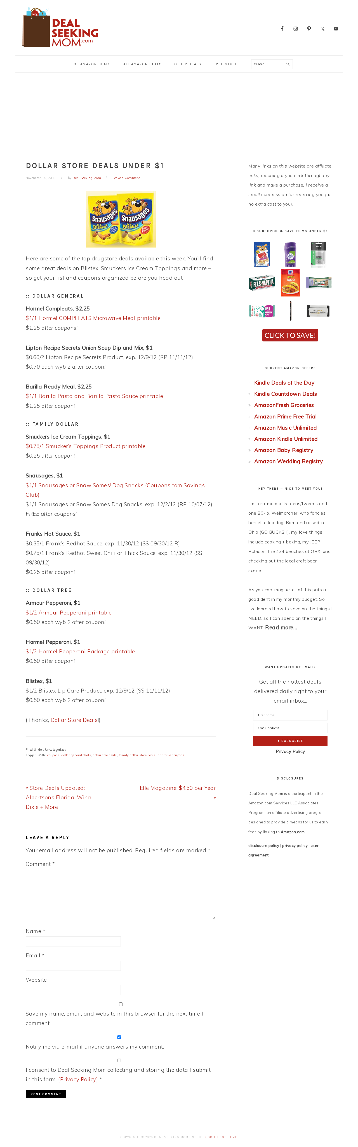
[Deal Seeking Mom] (60, 49)
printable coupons (171, 755)
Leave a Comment (126, 178)
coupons (53, 755)
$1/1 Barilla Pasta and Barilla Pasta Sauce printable (94, 396)
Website (36, 979)
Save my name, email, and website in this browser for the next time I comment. (114, 1018)
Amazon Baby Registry (283, 450)
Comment (40, 864)
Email (35, 955)
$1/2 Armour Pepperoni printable (69, 612)
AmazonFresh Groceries (284, 405)
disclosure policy (263, 845)
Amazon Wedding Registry (288, 461)
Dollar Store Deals (74, 720)
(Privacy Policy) (78, 1079)
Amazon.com (293, 832)
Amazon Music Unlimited (285, 427)
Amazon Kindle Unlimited (286, 438)
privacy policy (295, 845)
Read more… (281, 627)
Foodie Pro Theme (220, 1137)
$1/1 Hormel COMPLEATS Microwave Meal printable (93, 318)
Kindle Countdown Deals (285, 393)
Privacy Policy (290, 751)
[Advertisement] (179, 115)
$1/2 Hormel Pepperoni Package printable (80, 651)
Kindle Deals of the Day (284, 382)
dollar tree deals (105, 755)
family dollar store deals (137, 755)
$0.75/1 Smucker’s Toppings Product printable (85, 446)
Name (35, 931)
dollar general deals (76, 755)
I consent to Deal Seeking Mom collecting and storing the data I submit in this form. (118, 1074)
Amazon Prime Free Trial (285, 416)
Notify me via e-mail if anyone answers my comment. (95, 1046)
